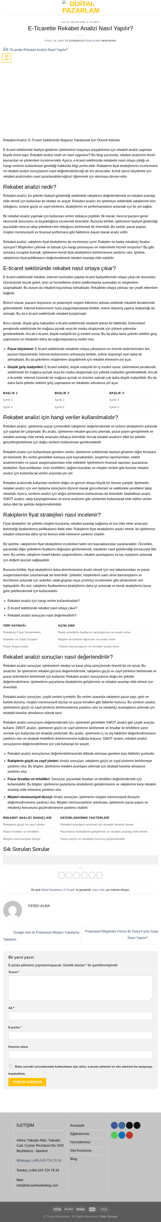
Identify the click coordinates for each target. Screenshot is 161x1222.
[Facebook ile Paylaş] (69, 875)
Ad (11, 1008)
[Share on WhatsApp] (61, 875)
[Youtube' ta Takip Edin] (129, 1135)
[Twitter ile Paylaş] (76, 875)
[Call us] (114, 1135)
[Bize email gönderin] (137, 1125)
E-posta (14, 1027)
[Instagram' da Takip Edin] (121, 1125)
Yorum (13, 972)
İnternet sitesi (18, 1046)
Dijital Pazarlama (73, 22)
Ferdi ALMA (92, 40)
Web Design (109, 1216)
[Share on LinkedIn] (99, 875)
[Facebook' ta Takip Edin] (114, 1125)
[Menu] (5, 7)
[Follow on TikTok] (129, 1125)
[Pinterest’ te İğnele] (91, 875)
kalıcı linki (98, 889)
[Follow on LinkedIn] (121, 1135)
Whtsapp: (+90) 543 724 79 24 (39, 1160)
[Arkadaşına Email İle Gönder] (84, 875)
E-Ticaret (93, 22)
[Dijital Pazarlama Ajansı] (80, 7)
